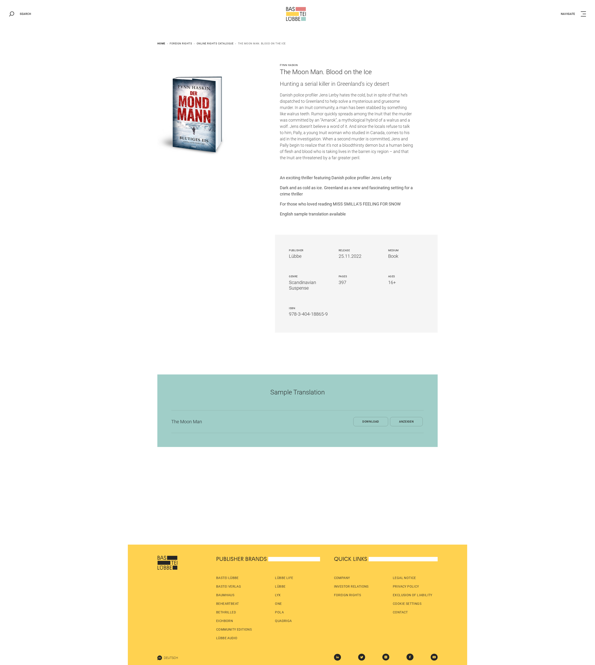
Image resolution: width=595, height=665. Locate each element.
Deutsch (171, 658)
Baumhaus (225, 595)
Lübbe (280, 586)
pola (279, 612)
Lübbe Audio (226, 638)
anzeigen (406, 421)
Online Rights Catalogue (215, 43)
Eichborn (224, 621)
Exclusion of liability (412, 595)
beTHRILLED (226, 612)
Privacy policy (406, 586)
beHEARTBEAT (227, 603)
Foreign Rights (181, 43)
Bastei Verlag (228, 586)
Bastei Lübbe (227, 578)
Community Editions (234, 629)
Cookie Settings (407, 603)
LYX (278, 595)
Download (370, 421)
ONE (278, 603)
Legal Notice (404, 578)
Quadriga (283, 621)
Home (161, 43)
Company (342, 578)
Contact (400, 612)
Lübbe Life (284, 578)
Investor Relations (351, 586)
